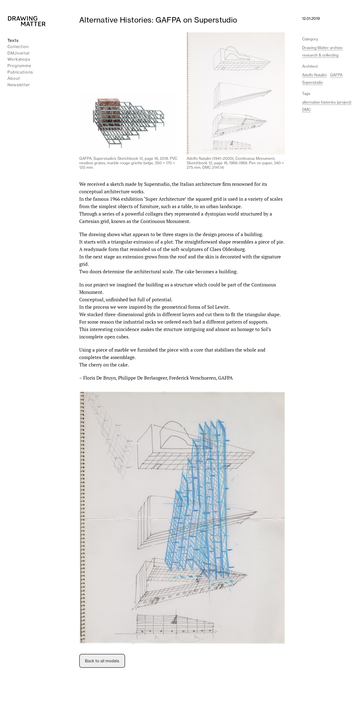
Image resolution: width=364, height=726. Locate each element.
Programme (19, 65)
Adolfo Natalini (314, 75)
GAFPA (336, 75)
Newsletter (18, 84)
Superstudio (312, 82)
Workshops (18, 59)
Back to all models (102, 660)
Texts (13, 40)
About (13, 78)
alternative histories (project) (326, 102)
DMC (306, 109)
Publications (20, 72)
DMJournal (18, 53)
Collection (18, 46)
